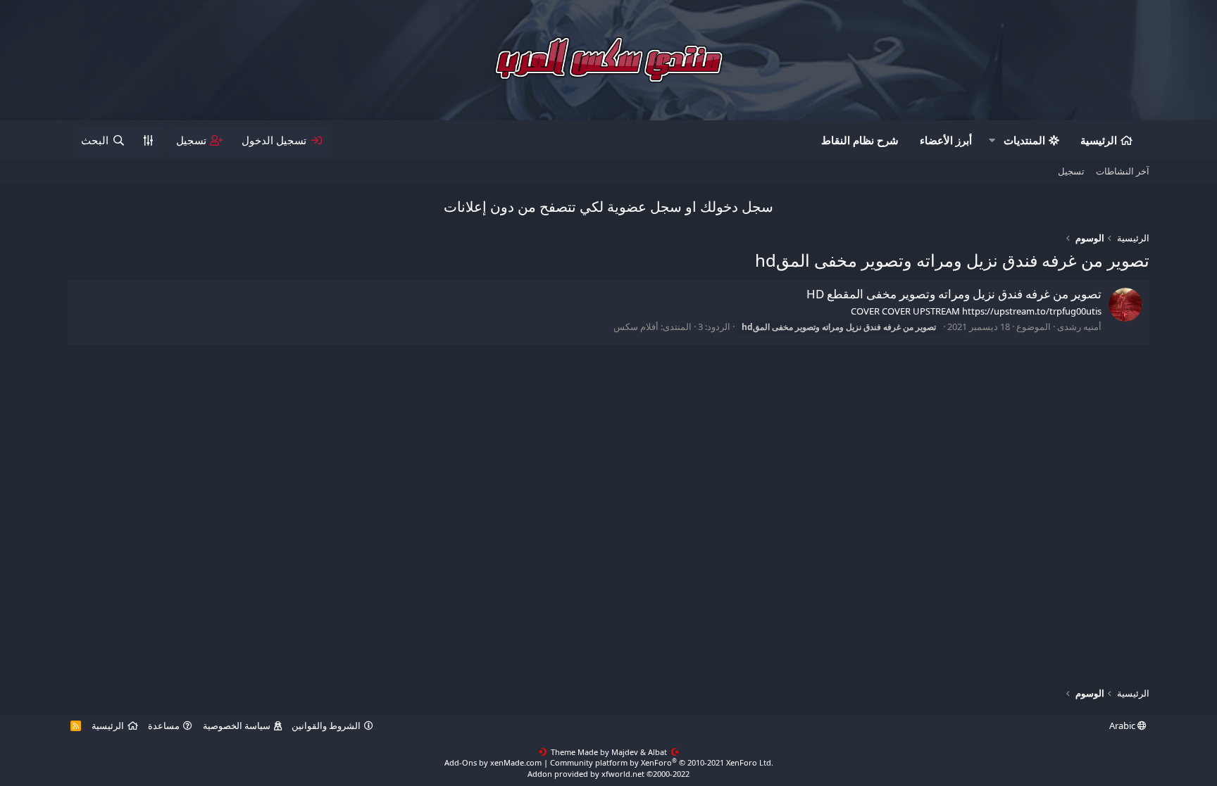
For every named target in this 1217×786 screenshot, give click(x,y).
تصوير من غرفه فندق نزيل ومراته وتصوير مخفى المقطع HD (953, 294)
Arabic (1123, 725)
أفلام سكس (636, 326)
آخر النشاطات (1122, 171)
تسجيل (1071, 171)
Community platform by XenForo (661, 762)
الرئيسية (1098, 140)
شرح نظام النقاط (860, 140)
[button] (992, 140)
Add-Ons (460, 762)
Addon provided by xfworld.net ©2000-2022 (608, 773)
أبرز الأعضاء (946, 140)
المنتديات (1024, 140)
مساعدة (164, 725)
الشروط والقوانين (326, 725)
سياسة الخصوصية (236, 725)
